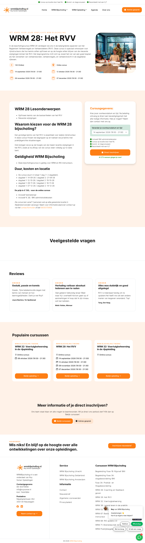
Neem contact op (28, 513)
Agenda (94, 10)
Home (44, 10)
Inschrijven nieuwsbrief (122, 446)
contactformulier (28, 207)
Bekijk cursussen (63, 421)
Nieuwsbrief (65, 494)
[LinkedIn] (22, 506)
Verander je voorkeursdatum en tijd (107, 128)
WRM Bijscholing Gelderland (72, 475)
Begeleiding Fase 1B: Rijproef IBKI (110, 471)
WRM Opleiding (78, 10)
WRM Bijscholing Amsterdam (72, 479)
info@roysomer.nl (24, 489)
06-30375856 (23, 487)
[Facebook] (18, 506)
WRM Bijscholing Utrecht (71, 471)
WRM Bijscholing (58, 10)
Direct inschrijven (111, 152)
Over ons (106, 10)
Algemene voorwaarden (70, 498)
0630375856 (46, 207)
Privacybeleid (66, 502)
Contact (63, 490)
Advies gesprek (133, 10)
